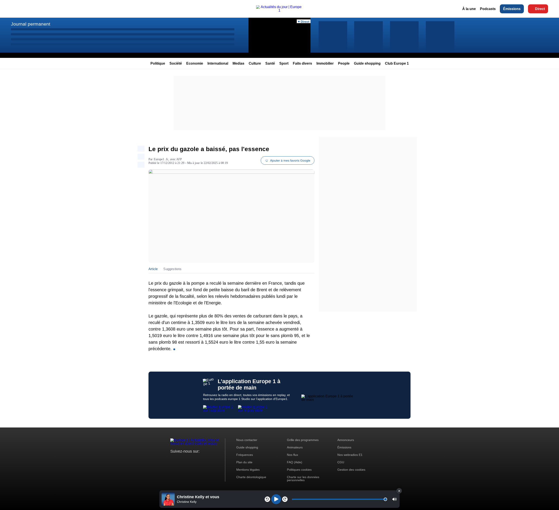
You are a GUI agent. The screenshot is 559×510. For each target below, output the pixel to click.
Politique (157, 63)
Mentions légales (248, 469)
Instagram (180, 459)
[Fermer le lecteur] (399, 490)
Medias (238, 63)
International (217, 63)
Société (175, 63)
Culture (255, 63)
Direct (540, 9)
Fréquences (244, 455)
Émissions (512, 9)
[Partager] (141, 149)
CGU (340, 462)
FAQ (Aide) (294, 462)
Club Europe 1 (397, 63)
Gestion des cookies (351, 469)
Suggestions (172, 269)
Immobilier (325, 63)
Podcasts (488, 9)
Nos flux (292, 455)
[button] (394, 499)
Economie (194, 63)
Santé (270, 63)
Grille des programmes (303, 440)
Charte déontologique (251, 477)
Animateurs (295, 447)
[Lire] (276, 499)
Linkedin (210, 459)
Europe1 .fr (161, 159)
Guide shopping (367, 63)
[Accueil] (279, 10)
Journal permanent (30, 23)
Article (153, 269)
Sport (283, 63)
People (344, 63)
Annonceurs (345, 440)
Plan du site (244, 462)
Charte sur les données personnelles (303, 478)
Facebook (188, 459)
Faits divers (302, 63)
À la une (469, 9)
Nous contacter (246, 440)
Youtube (195, 459)
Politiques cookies (299, 469)
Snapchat (202, 459)
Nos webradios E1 (349, 455)
